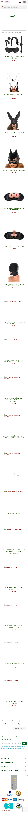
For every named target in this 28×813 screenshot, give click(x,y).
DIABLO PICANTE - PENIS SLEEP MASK (14, 246)
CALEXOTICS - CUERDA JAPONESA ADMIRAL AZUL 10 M (14, 588)
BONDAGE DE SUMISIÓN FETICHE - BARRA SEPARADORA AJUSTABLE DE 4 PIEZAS (14, 436)
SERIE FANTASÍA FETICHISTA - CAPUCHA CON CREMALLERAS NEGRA (14, 323)
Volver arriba (19, 728)
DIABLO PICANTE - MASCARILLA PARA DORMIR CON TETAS (14, 209)
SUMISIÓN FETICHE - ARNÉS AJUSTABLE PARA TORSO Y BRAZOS (14, 512)
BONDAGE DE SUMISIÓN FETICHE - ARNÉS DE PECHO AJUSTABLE (14, 474)
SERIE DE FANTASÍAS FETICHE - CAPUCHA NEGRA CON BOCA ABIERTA (14, 285)
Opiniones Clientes (12, 782)
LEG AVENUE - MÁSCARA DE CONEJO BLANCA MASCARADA (14, 95)
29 (9, 724)
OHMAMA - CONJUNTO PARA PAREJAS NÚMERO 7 (14, 57)
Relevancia (14, 29)
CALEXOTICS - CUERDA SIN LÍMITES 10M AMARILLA (14, 702)
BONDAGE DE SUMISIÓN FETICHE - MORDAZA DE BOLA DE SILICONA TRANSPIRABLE (14, 399)
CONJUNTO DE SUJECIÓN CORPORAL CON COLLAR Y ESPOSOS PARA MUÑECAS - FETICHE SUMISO (14, 551)
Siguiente (21, 724)
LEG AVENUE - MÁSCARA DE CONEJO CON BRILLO (14, 133)
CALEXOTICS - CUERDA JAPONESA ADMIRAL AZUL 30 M (14, 626)
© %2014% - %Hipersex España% (10, 811)
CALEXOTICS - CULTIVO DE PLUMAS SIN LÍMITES (14, 664)
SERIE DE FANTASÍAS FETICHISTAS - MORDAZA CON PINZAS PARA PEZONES (14, 360)
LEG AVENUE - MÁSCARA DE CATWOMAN (14, 170)
